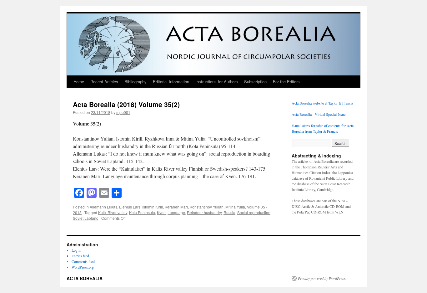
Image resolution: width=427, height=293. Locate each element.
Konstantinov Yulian (207, 206)
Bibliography (135, 82)
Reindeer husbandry (204, 212)
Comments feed (83, 261)
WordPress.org (83, 267)
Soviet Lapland (85, 218)
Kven (161, 212)
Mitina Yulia (235, 206)
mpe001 (123, 112)
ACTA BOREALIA (85, 278)
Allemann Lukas (103, 206)
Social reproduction (253, 212)
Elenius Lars (129, 206)
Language (176, 212)
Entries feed (80, 255)
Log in (76, 250)
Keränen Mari (176, 206)
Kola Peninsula (142, 212)
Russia (229, 212)
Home (78, 82)
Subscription (255, 82)
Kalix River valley (112, 212)
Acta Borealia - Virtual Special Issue (318, 114)
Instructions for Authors (216, 82)
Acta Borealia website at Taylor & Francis (322, 102)
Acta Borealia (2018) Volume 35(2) (126, 104)
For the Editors (286, 82)
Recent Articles (104, 82)
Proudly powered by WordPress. (322, 278)
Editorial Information (171, 82)
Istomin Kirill (152, 206)
